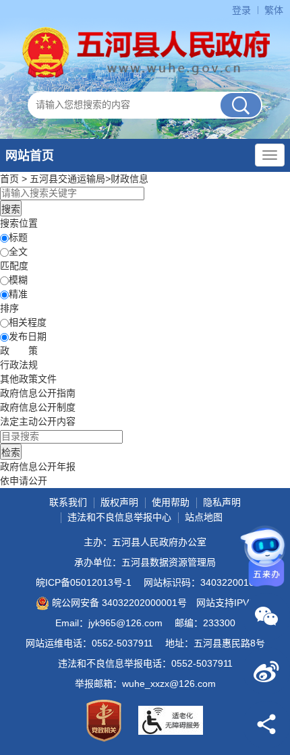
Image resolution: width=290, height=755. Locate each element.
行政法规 (19, 364)
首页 (9, 178)
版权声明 (119, 502)
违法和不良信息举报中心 (119, 517)
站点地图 (204, 517)
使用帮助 (171, 502)
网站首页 (29, 155)
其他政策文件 (28, 378)
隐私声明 (222, 502)
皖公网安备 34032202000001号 (119, 602)
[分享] (266, 724)
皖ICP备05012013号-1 (84, 582)
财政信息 (129, 178)
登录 (241, 10)
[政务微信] (266, 616)
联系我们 (68, 502)
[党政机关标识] (104, 721)
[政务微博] (266, 670)
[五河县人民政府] (145, 52)
